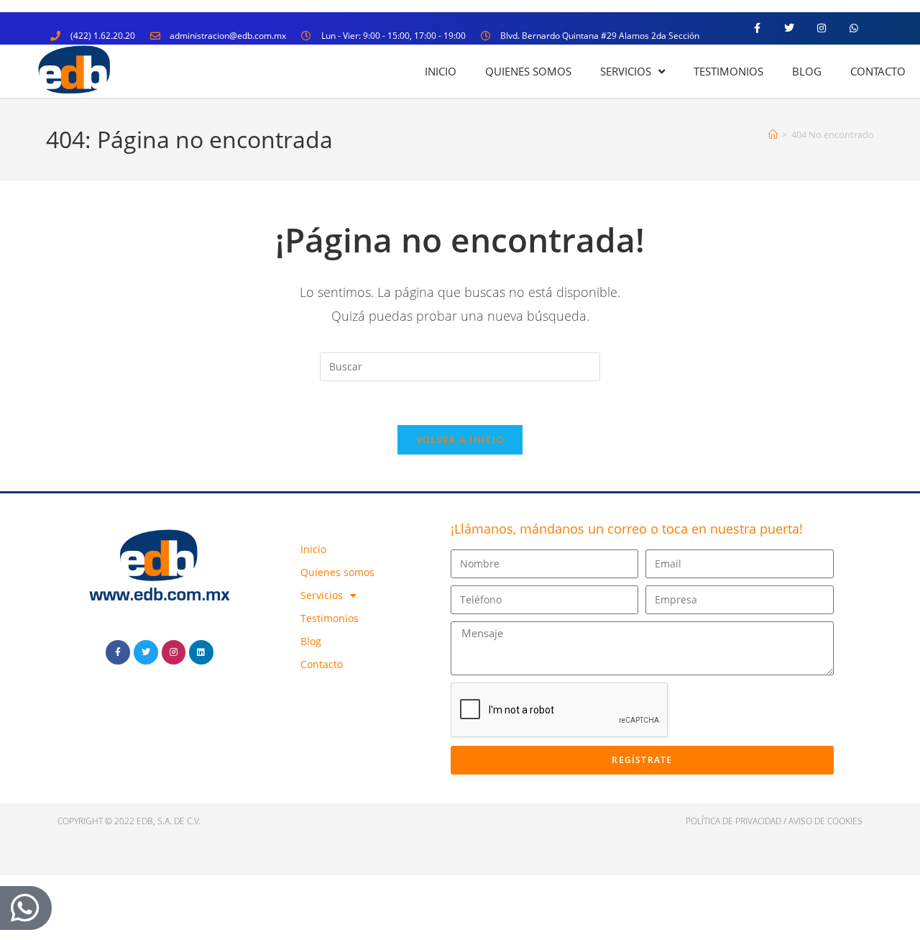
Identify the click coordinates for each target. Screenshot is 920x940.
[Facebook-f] (757, 28)
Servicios (625, 71)
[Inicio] (773, 134)
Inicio (440, 71)
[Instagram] (821, 28)
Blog (807, 71)
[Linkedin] (201, 652)
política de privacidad (733, 821)
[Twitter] (789, 28)
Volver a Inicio (460, 439)
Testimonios (728, 71)
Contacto (878, 71)
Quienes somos (528, 71)
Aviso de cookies (825, 821)
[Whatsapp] (853, 28)
